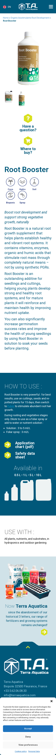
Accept (28, 728)
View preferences (28, 745)
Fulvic (10, 406)
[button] (51, 701)
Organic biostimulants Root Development (30, 18)
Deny (28, 736)
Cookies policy (21, 751)
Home (6, 18)
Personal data (34, 751)
